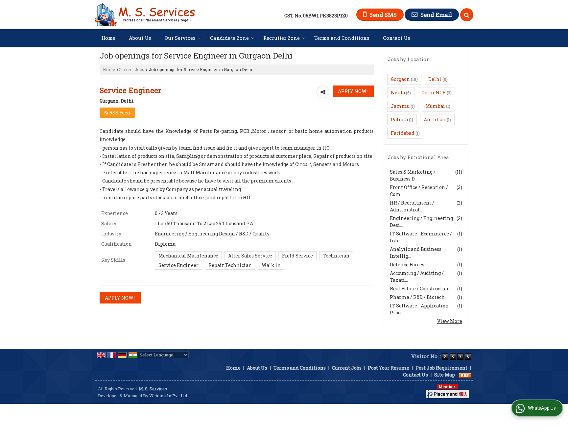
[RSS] (465, 375)
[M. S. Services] (145, 14)
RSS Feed (119, 112)
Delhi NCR (433, 92)
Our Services (180, 38)
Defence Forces (407, 264)
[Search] (466, 14)
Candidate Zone (229, 38)
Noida (398, 92)
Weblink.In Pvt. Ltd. (168, 395)
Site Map (444, 375)
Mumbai (435, 106)
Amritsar (435, 119)
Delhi (434, 79)
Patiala (399, 119)
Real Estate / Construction (420, 288)
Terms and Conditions (341, 38)
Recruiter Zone (281, 38)
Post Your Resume (388, 368)
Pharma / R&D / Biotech (417, 297)
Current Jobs (131, 69)
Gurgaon (400, 79)
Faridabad (402, 133)
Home (108, 38)
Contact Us (396, 38)
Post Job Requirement (441, 368)
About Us (140, 38)
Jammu (400, 106)
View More (449, 321)
